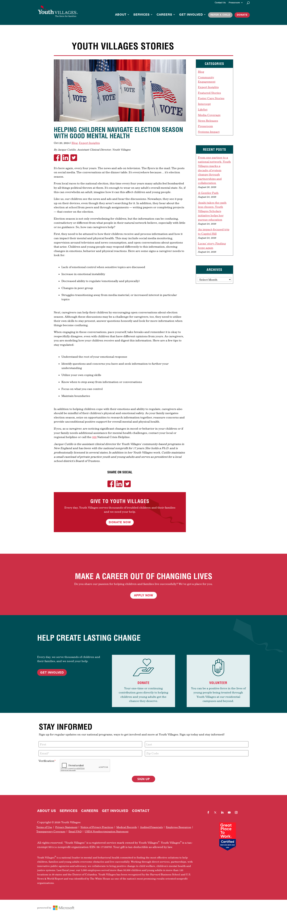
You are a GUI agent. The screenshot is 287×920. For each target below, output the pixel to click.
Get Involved (191, 14)
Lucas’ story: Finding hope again (212, 245)
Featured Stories (209, 92)
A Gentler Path (208, 192)
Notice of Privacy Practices (97, 827)
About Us (46, 811)
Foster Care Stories (211, 98)
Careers (164, 14)
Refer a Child (220, 14)
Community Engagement (206, 79)
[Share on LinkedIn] (66, 157)
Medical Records (126, 827)
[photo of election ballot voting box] (120, 121)
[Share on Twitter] (74, 157)
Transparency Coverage (50, 831)
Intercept (204, 103)
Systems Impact (209, 131)
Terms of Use (44, 827)
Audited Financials (151, 827)
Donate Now (120, 522)
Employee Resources (178, 827)
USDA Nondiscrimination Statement (106, 831)
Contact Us (220, 2)
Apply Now (143, 595)
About (120, 14)
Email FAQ (75, 831)
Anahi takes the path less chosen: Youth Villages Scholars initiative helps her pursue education (212, 211)
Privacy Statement (66, 827)
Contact (140, 811)
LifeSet (202, 109)
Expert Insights (89, 142)
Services (141, 14)
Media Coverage (209, 115)
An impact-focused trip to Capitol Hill (213, 231)
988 (94, 437)
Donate (242, 14)
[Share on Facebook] (58, 157)
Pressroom (234, 2)
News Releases (208, 120)
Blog (75, 142)
